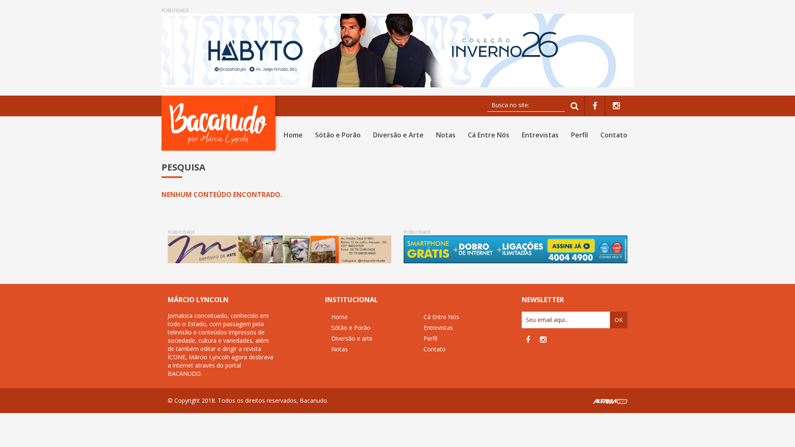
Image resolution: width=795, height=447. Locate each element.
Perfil (579, 134)
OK (618, 320)
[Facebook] (595, 106)
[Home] (220, 123)
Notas (445, 134)
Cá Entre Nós (488, 134)
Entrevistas (540, 134)
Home (293, 134)
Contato (613, 134)
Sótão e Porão (338, 134)
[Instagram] (616, 106)
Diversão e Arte (398, 134)
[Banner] (397, 50)
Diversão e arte (352, 338)
